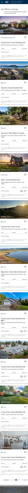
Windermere (14, 488)
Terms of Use (10, 489)
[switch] (25, 37)
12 (22, 480)
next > (25, 480)
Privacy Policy (18, 489)
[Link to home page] (7, 2)
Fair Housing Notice (19, 491)
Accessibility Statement (9, 491)
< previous (6, 480)
